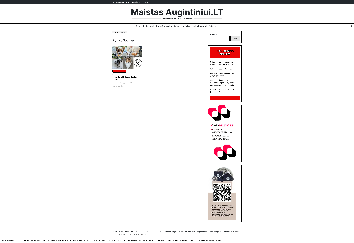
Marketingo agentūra (16, 240)
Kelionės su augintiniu (182, 26)
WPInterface (143, 234)
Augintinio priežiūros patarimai (161, 26)
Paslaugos (212, 26)
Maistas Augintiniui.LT (177, 12)
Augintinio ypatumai (199, 26)
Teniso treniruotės (150, 240)
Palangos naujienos (215, 240)
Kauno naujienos (182, 240)
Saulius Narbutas (108, 240)
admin (120, 86)
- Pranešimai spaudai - (167, 240)
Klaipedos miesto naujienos (74, 240)
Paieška (213, 34)
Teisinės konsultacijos (35, 240)
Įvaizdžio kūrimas (124, 240)
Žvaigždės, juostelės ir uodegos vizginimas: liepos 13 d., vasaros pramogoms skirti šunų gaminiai (222, 82)
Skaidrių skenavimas (53, 240)
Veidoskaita (136, 240)
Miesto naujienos (93, 240)
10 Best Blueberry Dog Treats (221, 69)
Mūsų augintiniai (142, 26)
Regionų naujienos (198, 240)
